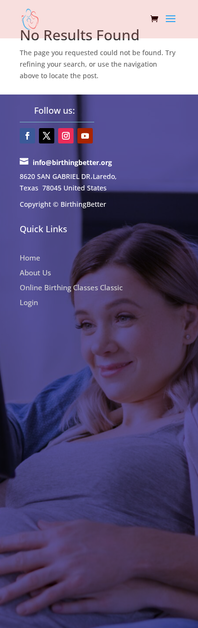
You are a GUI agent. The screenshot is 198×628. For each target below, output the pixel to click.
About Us (35, 272)
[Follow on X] (46, 135)
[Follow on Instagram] (66, 135)
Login (29, 302)
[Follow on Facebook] (27, 135)
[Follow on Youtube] (85, 135)
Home (30, 257)
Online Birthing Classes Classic (71, 287)
